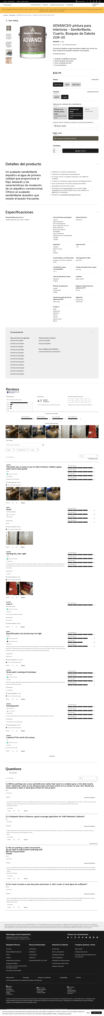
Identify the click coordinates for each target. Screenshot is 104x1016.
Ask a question (13, 772)
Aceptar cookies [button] (96, 1012)
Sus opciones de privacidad (13, 970)
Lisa (7, 739)
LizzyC (7, 556)
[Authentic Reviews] (13, 392)
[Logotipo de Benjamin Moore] (8, 5)
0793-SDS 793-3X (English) (17, 358)
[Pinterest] (82, 937)
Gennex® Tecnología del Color (71, 195)
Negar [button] (88, 1012)
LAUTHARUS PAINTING (11, 511)
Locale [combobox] (32, 449)
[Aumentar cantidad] (60, 151)
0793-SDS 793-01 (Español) (17, 343)
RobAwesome (9, 674)
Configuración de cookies (64, 1013)
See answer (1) (93, 843)
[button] (22, 1)
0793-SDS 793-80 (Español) (17, 373)
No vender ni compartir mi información (16, 966)
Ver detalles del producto (59, 53)
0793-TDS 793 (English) (44, 340)
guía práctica (68, 188)
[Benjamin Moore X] (86, 937)
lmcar (6, 819)
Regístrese (9, 937)
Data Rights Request (11, 967)
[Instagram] (71, 937)
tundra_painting (9, 708)
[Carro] (100, 1)
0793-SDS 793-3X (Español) (17, 355)
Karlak (6, 790)
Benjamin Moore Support (12, 805)
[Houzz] (90, 937)
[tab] (8, 28)
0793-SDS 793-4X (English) (17, 364)
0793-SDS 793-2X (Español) (17, 361)
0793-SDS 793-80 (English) (17, 370)
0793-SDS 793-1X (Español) (17, 349)
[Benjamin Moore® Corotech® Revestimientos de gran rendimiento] (13, 990)
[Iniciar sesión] (93, 1)
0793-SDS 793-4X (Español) (17, 367)
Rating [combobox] (8, 449)
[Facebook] (68, 937)
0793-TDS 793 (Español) (45, 343)
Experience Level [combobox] (21, 449)
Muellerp (8, 635)
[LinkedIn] (93, 937)
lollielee (7, 856)
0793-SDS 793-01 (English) (16, 340)
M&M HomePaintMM (10, 606)
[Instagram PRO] (75, 937)
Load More (52, 756)
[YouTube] (79, 937)
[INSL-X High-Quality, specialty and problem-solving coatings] (44, 990)
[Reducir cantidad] (54, 151)
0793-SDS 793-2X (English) (17, 352)
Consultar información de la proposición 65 (49, 351)
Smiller (7, 471)
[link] (97, 1)
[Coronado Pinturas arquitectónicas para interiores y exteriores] (74, 990)
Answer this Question (89, 797)
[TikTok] (97, 937)
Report (23, 502)
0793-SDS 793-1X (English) (16, 346)
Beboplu (7, 886)
